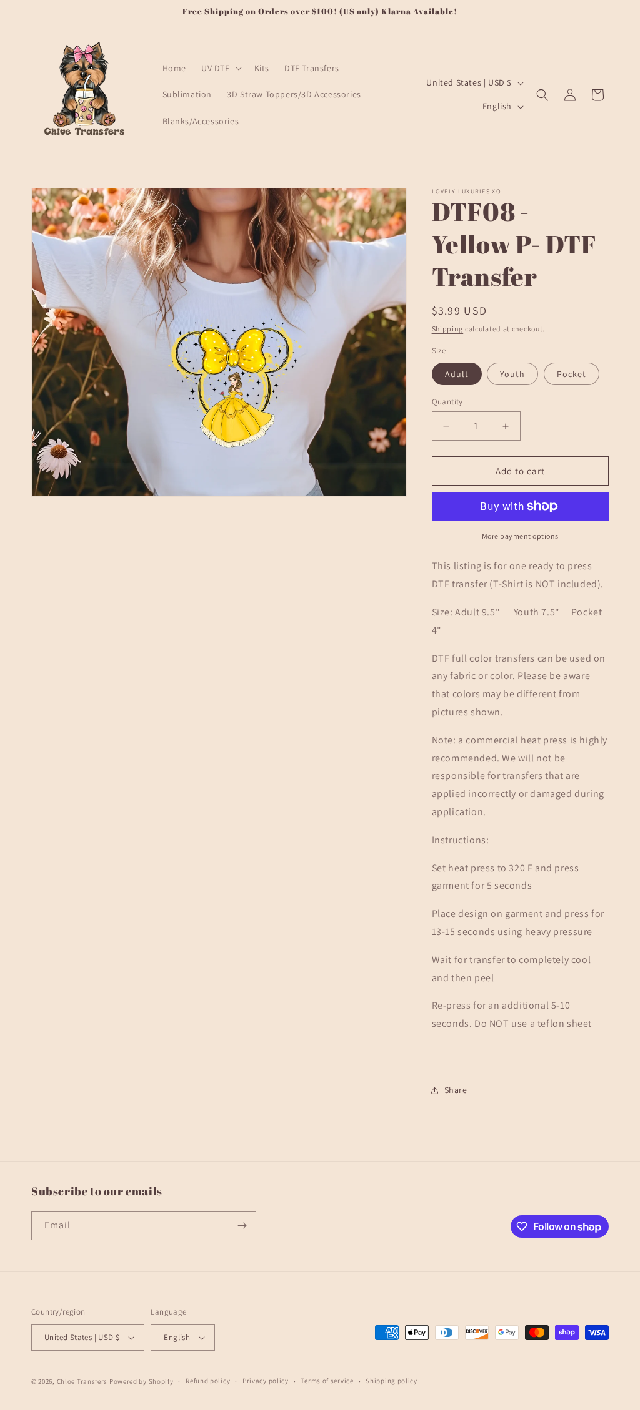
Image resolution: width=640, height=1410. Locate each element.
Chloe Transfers (82, 1381)
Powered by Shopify (141, 1381)
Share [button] (456, 1089)
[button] (220, 68)
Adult (457, 373)
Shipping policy (392, 1380)
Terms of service (327, 1380)
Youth (512, 373)
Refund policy (208, 1380)
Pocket (571, 373)
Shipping (448, 328)
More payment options (520, 536)
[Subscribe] (242, 1225)
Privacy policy (265, 1380)
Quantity (447, 401)
